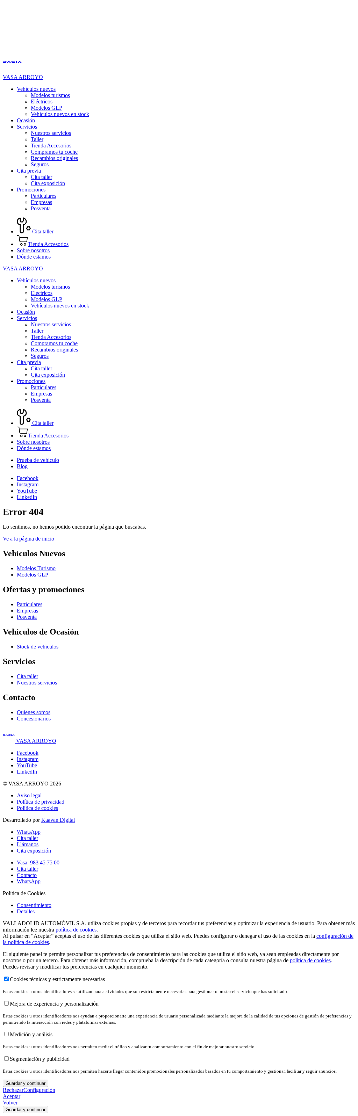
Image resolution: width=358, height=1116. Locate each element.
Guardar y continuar (25, 1083)
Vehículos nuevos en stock (60, 114)
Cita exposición (48, 183)
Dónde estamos (34, 257)
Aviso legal (29, 795)
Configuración (39, 1090)
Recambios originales (54, 158)
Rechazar (13, 1090)
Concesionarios (34, 719)
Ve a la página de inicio (28, 539)
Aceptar (11, 1096)
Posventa (41, 208)
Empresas (41, 202)
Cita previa (29, 171)
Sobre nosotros (33, 250)
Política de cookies (37, 808)
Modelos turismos (50, 95)
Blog (22, 466)
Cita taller (41, 177)
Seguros (40, 164)
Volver (10, 1103)
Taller (37, 139)
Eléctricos (41, 101)
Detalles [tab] (26, 911)
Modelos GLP (46, 108)
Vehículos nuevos (36, 89)
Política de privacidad (40, 802)
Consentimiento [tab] (34, 905)
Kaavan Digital (58, 820)
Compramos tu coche (54, 152)
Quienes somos (33, 712)
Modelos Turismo (36, 568)
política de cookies (76, 930)
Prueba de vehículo (38, 460)
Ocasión (26, 120)
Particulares (43, 196)
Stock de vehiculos (37, 647)
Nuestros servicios (51, 133)
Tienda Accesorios (51, 145)
